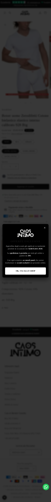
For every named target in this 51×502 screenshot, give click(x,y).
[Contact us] (46, 487)
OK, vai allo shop (25, 271)
